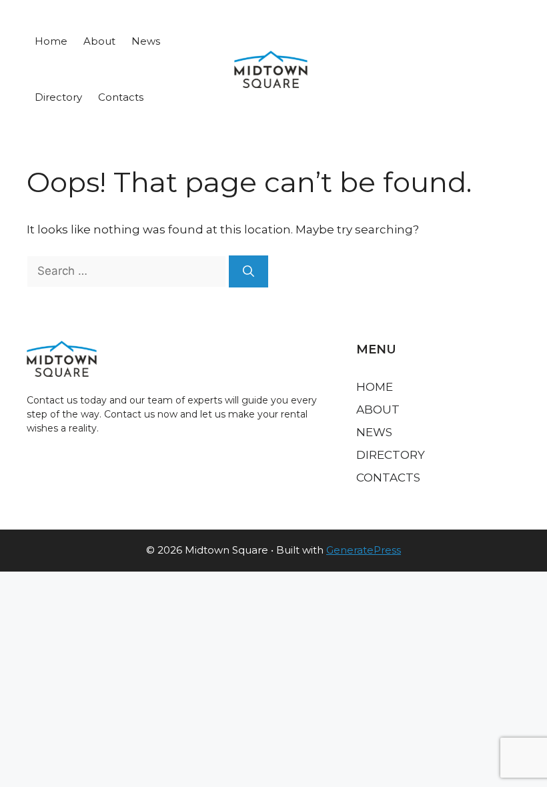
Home (51, 41)
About (99, 41)
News (145, 41)
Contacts (120, 97)
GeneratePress (363, 550)
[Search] (248, 271)
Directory (58, 97)
